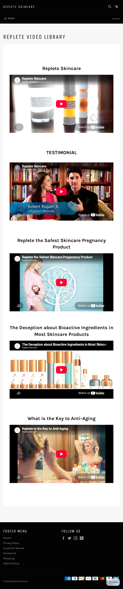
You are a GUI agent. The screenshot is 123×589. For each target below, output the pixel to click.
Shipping (8, 558)
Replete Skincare (19, 7)
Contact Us (9, 553)
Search (7, 537)
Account (116, 18)
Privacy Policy (11, 543)
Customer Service (13, 548)
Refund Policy (11, 563)
